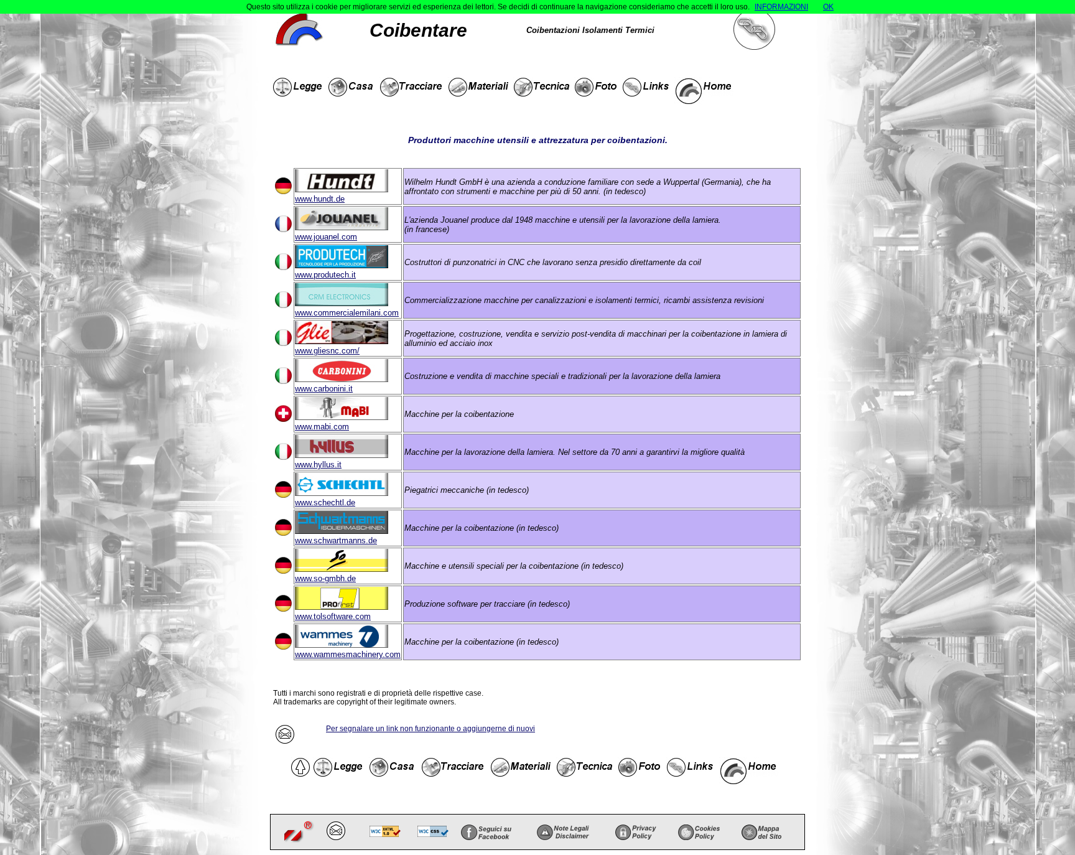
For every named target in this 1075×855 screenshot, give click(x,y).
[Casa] (352, 91)
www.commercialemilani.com (347, 312)
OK (828, 6)
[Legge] (298, 91)
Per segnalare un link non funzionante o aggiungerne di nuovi (430, 728)
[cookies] (699, 832)
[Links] (647, 91)
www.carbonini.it (324, 388)
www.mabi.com (322, 426)
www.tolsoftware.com (333, 616)
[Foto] (597, 91)
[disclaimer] (563, 832)
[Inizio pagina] (300, 771)
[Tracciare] (412, 91)
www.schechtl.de (325, 502)
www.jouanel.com (326, 236)
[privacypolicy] (636, 832)
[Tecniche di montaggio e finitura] (542, 91)
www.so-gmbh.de (325, 578)
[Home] (706, 91)
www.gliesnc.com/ (327, 350)
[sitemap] (761, 832)
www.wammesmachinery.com (348, 654)
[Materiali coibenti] (479, 91)
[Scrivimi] (337, 832)
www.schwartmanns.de (336, 540)
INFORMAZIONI (781, 6)
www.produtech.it (325, 274)
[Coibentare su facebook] (486, 832)
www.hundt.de (320, 198)
